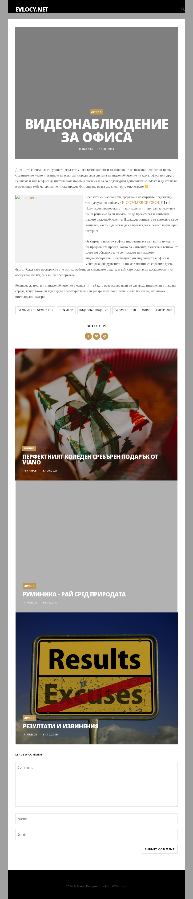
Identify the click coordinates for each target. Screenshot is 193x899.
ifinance (86, 149)
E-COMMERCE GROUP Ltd (35, 310)
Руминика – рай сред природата (74, 594)
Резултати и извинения (61, 726)
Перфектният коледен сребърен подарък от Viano (90, 459)
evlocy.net (31, 9)
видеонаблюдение (94, 310)
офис (146, 310)
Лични (96, 111)
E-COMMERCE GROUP (142, 203)
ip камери (66, 310)
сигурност (164, 310)
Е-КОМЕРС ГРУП (125, 310)
